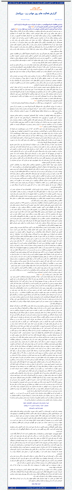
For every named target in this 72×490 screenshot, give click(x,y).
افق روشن (36, 8)
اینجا (32, 26)
